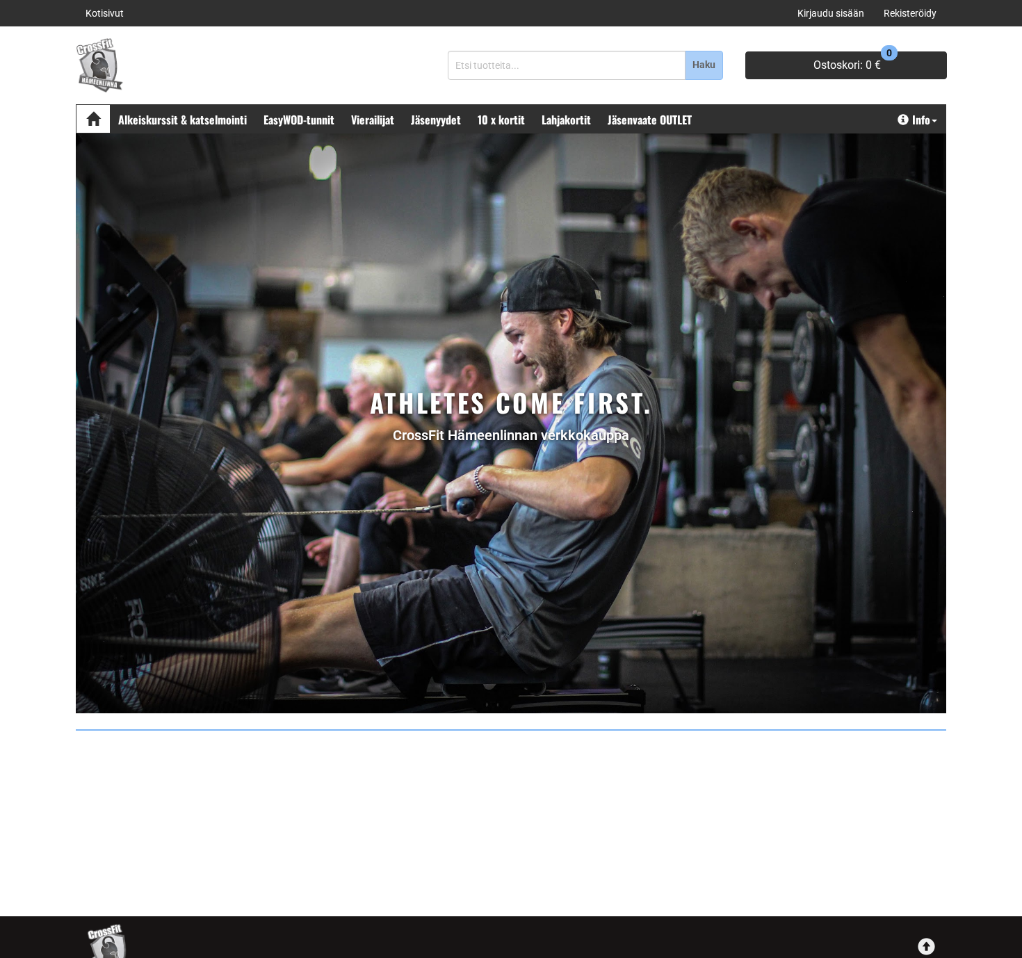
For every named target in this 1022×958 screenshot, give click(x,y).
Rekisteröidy (910, 13)
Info (921, 119)
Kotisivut (105, 13)
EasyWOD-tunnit (298, 119)
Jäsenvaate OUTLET (650, 119)
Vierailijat (372, 119)
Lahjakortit (566, 119)
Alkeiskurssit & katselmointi (182, 119)
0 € (852, 61)
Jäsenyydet (436, 119)
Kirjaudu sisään (830, 13)
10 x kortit (501, 119)
